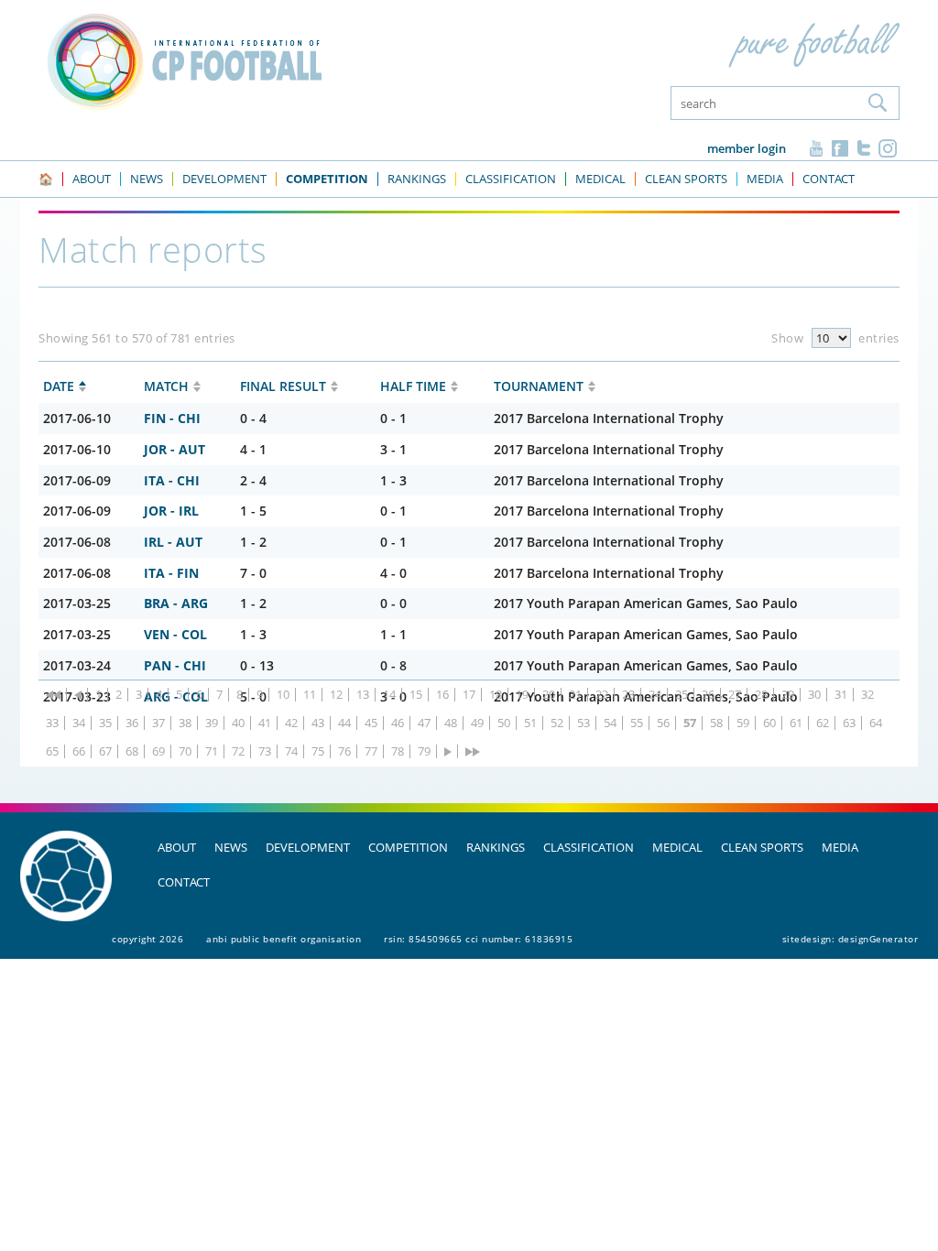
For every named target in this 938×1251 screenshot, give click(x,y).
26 (708, 695)
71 (211, 751)
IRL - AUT (173, 541)
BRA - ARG (176, 603)
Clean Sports (762, 847)
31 (840, 695)
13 (362, 695)
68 (131, 751)
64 (875, 723)
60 (769, 723)
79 (424, 751)
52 (557, 723)
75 (317, 751)
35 (105, 723)
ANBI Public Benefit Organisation (283, 938)
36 (131, 723)
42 (291, 723)
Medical (677, 847)
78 (397, 751)
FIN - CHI (172, 418)
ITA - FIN (171, 573)
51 (530, 723)
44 (344, 723)
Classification (588, 847)
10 (283, 695)
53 (583, 723)
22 (601, 695)
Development (308, 847)
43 (317, 723)
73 (264, 751)
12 (336, 695)
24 (655, 695)
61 (796, 723)
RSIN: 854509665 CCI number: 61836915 (478, 938)
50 (503, 723)
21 (575, 695)
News (230, 847)
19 (522, 695)
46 (397, 723)
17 (469, 695)
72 (238, 751)
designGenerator (878, 938)
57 (689, 723)
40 (238, 723)
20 (548, 695)
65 (52, 751)
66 (78, 751)
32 (867, 695)
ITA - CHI (172, 480)
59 (742, 723)
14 (389, 695)
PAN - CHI (175, 665)
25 (681, 695)
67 (105, 751)
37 (158, 723)
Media (840, 847)
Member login (746, 148)
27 (734, 695)
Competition (408, 847)
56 (663, 723)
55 (636, 723)
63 (849, 723)
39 (211, 723)
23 (628, 695)
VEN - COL (175, 634)
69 (158, 751)
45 (371, 723)
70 (185, 751)
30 (814, 695)
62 (822, 723)
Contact (184, 882)
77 (371, 751)
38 (185, 723)
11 (309, 695)
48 (450, 723)
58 (716, 723)
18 (495, 695)
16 (442, 695)
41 (264, 723)
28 (761, 695)
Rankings (495, 847)
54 (610, 723)
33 (52, 723)
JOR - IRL (171, 510)
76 (344, 751)
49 (477, 723)
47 (424, 723)
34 (78, 723)
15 (415, 695)
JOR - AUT (174, 449)
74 (291, 751)
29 (787, 695)
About (177, 847)
